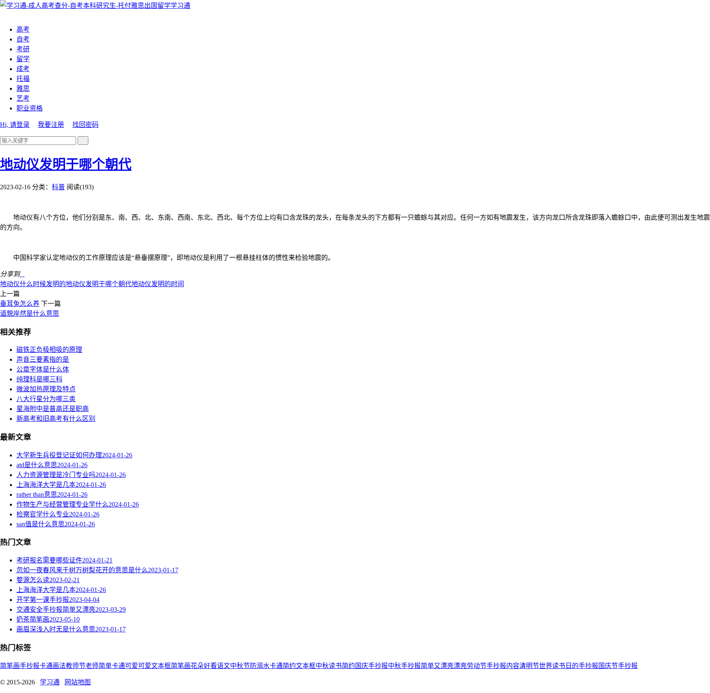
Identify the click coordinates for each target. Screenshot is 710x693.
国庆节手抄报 (618, 665)
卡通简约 (283, 665)
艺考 (23, 98)
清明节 (529, 665)
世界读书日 (555, 665)
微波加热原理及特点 (46, 389)
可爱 (144, 665)
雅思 (23, 88)
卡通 (46, 665)
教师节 (75, 665)
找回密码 (85, 124)
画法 (59, 665)
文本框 (306, 665)
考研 (23, 49)
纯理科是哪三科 (39, 379)
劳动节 (476, 665)
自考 (23, 39)
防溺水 (260, 665)
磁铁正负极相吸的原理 (49, 349)
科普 (58, 187)
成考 (23, 68)
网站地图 (78, 682)
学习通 (180, 5)
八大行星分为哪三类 (46, 398)
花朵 (197, 665)
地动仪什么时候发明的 (33, 283)
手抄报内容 (502, 665)
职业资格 (29, 108)
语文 (223, 665)
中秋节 (240, 665)
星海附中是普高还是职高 (52, 408)
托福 (23, 78)
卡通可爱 (125, 665)
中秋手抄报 (404, 665)
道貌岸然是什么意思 (29, 313)
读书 (335, 665)
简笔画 (10, 665)
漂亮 (460, 665)
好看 (210, 665)
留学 (23, 58)
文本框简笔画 (171, 665)
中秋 (322, 665)
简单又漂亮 (437, 665)
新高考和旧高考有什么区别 (55, 418)
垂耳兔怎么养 (19, 303)
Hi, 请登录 (15, 124)
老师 (92, 665)
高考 (23, 29)
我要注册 (51, 124)
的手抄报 (585, 665)
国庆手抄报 (371, 665)
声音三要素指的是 (42, 359)
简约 (348, 665)
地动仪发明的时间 (157, 283)
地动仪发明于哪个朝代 (65, 164)
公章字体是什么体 (42, 369)
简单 (105, 665)
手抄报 (29, 665)
